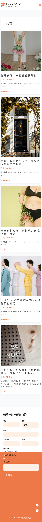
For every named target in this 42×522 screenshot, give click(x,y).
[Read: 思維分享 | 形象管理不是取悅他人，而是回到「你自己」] (21, 345)
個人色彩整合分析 (11, 451)
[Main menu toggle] (39, 5)
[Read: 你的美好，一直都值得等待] (21, 51)
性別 (24, 421)
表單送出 (9, 475)
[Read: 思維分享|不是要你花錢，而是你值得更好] (21, 275)
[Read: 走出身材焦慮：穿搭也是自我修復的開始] (21, 206)
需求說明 (7, 462)
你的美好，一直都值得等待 (19, 75)
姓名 (5, 421)
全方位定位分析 (10, 455)
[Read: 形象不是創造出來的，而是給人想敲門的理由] (20, 127)
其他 (6, 458)
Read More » (5, 91)
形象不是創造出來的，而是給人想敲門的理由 (20, 162)
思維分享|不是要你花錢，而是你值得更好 (21, 301)
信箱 (5, 430)
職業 (24, 440)
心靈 (2, 79)
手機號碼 (7, 440)
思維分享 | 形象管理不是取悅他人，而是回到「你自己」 (20, 371)
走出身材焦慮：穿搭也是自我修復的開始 (20, 232)
